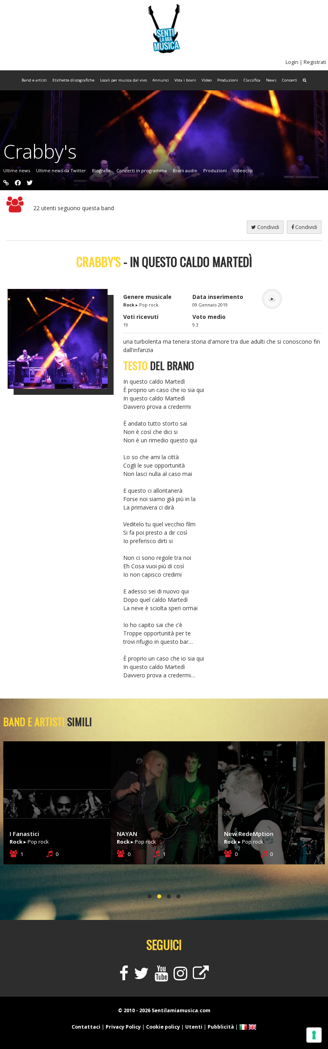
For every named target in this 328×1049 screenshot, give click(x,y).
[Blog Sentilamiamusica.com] (201, 977)
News (271, 80)
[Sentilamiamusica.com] (164, 51)
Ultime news (16, 170)
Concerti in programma (141, 170)
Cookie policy (163, 1026)
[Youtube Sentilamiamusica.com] (161, 977)
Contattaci (86, 1026)
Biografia (101, 170)
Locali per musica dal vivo (123, 80)
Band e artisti (34, 80)
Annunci (160, 80)
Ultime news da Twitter (61, 170)
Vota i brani (185, 80)
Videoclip (243, 170)
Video (207, 80)
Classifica (252, 80)
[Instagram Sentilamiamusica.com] (180, 977)
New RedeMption (141, 834)
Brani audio (185, 170)
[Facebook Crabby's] (18, 183)
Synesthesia (241, 834)
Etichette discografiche (73, 80)
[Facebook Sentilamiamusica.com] (123, 977)
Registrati (315, 62)
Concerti (289, 80)
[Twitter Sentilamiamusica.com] (141, 977)
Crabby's (40, 151)
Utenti (193, 1026)
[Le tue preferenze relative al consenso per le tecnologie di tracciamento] (314, 1035)
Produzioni (227, 80)
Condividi (305, 227)
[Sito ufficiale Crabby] (6, 183)
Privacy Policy (123, 1026)
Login (292, 62)
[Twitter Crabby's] (30, 183)
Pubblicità (221, 1026)
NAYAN (20, 834)
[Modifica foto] (64, 339)
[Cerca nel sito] (304, 80)
